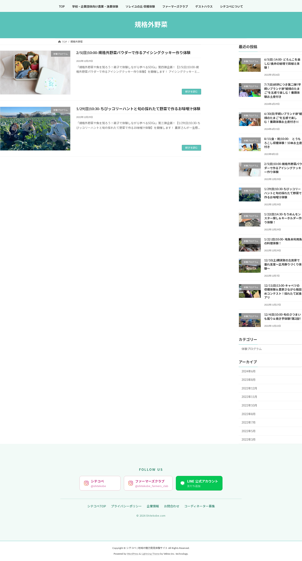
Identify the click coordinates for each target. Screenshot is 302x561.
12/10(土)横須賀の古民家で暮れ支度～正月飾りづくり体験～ (283, 264)
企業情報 (153, 506)
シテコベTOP (96, 506)
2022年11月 (249, 397)
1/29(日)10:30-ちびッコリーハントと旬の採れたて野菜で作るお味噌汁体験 (138, 109)
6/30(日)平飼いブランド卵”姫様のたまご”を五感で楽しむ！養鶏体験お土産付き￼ (283, 118)
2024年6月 (249, 371)
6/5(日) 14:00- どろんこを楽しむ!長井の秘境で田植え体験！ (282, 63)
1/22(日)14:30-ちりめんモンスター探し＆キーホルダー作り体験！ (283, 218)
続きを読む (191, 91)
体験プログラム (252, 348)
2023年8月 (249, 380)
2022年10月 (249, 405)
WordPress (132, 554)
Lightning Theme (151, 554)
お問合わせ (171, 506)
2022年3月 (249, 439)
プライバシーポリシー (126, 506)
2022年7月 (249, 422)
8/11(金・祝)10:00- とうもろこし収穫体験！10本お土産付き (283, 143)
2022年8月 (249, 414)
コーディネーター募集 (199, 506)
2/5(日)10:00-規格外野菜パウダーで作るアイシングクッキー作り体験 (133, 53)
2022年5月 (249, 431)
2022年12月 (249, 388)
